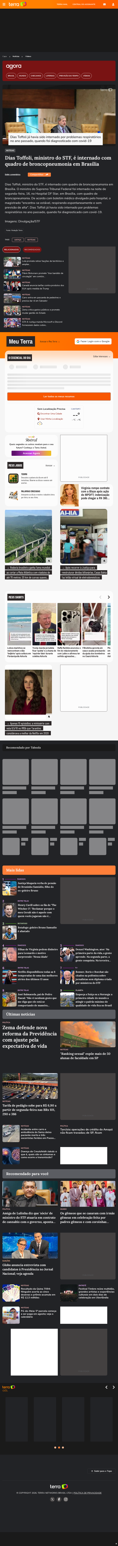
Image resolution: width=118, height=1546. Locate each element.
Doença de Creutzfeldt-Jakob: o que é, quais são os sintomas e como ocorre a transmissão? (39, 1154)
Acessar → (50, 465)
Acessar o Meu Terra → (50, 341)
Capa (4, 56)
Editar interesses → (102, 356)
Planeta (79, 990)
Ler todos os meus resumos (59, 396)
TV (76, 968)
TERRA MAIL (62, 4)
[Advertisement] (83, 1155)
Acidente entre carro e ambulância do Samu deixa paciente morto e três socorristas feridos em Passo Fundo (37, 1134)
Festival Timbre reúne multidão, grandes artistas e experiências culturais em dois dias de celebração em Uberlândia (96, 1293)
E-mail (104, 4)
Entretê (82, 1285)
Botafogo (22, 923)
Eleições (6, 1261)
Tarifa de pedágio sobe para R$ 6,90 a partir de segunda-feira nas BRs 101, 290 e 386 (29, 1109)
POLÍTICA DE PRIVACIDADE (88, 1492)
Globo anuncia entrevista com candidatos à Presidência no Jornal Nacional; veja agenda (27, 1269)
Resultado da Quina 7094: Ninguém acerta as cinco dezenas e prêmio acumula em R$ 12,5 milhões (38, 1293)
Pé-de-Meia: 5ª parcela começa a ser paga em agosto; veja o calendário (38, 1314)
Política (6, 1022)
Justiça (17, 240)
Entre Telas (23, 901)
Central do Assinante (84, 4)
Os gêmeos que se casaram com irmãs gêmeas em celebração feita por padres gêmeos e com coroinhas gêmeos (87, 1217)
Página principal (18, 4)
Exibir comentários (12, 174)
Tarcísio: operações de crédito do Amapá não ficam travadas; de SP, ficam (86, 1131)
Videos (28, 56)
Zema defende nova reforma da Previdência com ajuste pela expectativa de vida (29, 1036)
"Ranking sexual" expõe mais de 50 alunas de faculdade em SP (85, 1056)
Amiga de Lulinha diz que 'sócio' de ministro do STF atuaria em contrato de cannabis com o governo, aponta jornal (28, 1217)
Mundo (63, 1209)
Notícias (16, 56)
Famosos (21, 879)
